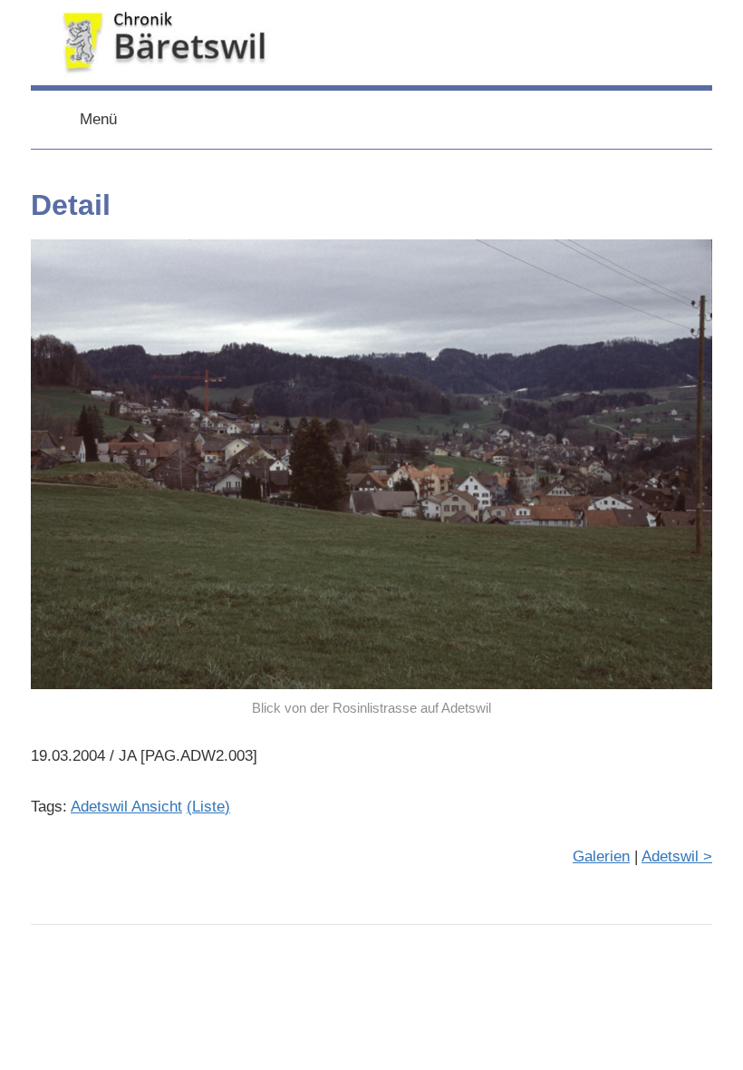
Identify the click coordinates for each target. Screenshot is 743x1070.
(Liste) (208, 806)
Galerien (601, 856)
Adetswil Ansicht (126, 806)
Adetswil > (677, 856)
